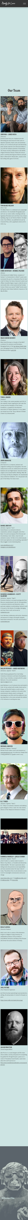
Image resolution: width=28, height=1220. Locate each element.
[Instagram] (2, 1200)
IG (1, 880)
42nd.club (13, 350)
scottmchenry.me (5, 621)
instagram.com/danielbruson (8, 547)
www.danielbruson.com (7, 545)
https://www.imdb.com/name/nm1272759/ (12, 1000)
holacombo (15, 880)
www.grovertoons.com (6, 752)
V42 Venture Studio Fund (20, 346)
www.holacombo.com (6, 878)
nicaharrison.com (5, 612)
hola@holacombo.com (20, 878)
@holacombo (5, 880)
